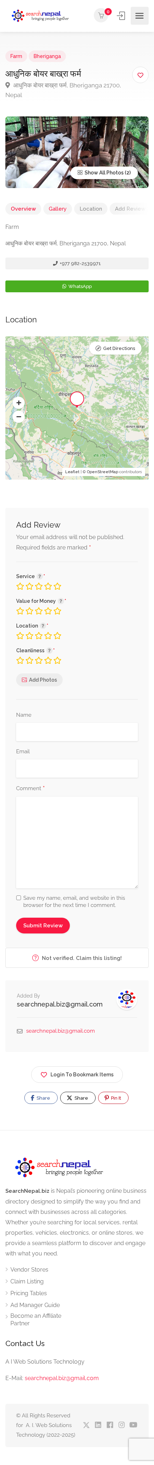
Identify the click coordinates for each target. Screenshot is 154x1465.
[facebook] (109, 1425)
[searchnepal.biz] (40, 16)
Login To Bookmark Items (82, 1074)
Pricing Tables (28, 1293)
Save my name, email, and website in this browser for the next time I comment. (74, 901)
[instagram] (121, 1425)
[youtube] (133, 1425)
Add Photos (43, 680)
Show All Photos (103, 173)
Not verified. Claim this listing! (81, 958)
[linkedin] (97, 1425)
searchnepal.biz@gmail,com (62, 1378)
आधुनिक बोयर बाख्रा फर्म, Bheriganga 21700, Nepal (63, 90)
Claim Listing (27, 1281)
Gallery (58, 209)
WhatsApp (79, 286)
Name (24, 715)
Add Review (130, 209)
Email (23, 751)
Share (42, 1098)
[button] (19, 403)
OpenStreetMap (102, 472)
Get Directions (119, 348)
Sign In (121, 15)
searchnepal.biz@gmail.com (60, 1004)
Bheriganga (47, 56)
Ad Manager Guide (35, 1305)
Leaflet (72, 472)
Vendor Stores (29, 1269)
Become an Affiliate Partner (35, 1319)
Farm (16, 56)
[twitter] (86, 1425)
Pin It (115, 1098)
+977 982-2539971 (80, 263)
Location (91, 209)
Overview (23, 209)
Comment (30, 788)
